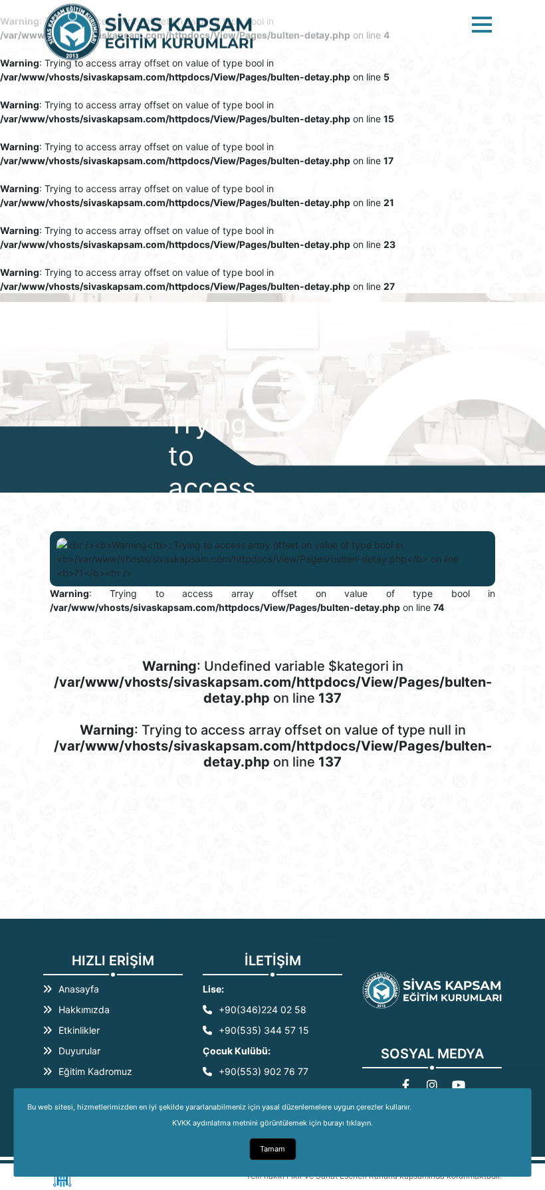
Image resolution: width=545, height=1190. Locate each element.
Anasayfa (78, 989)
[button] (482, 25)
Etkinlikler (79, 1030)
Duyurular (79, 1050)
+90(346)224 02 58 (262, 1009)
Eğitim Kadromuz (95, 1071)
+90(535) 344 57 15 (264, 1030)
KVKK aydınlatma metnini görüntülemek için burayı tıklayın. (272, 1123)
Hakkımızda (84, 1009)
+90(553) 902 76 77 (263, 1071)
